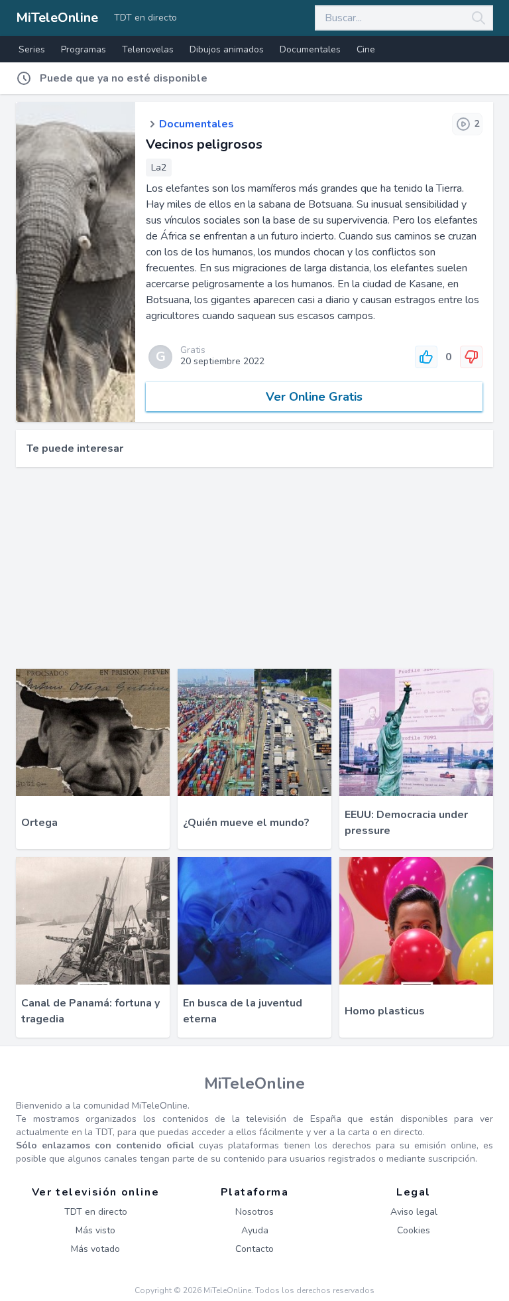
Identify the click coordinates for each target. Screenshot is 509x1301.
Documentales (310, 49)
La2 (158, 167)
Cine (366, 49)
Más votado (95, 1249)
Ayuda (254, 1230)
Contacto (254, 1249)
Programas (83, 49)
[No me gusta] (471, 357)
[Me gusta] (426, 357)
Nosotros (254, 1211)
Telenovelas (148, 49)
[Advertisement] (254, 568)
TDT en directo (145, 17)
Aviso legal (413, 1211)
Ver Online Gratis (314, 397)
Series (32, 49)
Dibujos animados (227, 49)
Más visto (95, 1230)
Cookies (413, 1230)
